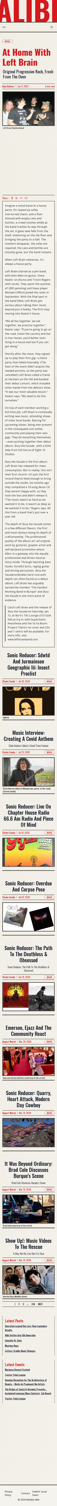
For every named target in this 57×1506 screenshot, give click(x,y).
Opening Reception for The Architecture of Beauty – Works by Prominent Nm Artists (26, 1382)
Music (7, 41)
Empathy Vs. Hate (13, 1340)
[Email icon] (26, 198)
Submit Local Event (39, 1493)
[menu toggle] (3, 27)
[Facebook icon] (12, 198)
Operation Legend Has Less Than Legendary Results (26, 1328)
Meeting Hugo (12, 1345)
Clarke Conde (8, 681)
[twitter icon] (16, 198)
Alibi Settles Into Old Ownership (20, 1335)
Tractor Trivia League (15, 1375)
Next (40, 1304)
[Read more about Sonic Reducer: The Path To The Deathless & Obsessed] (28, 998)
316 (33, 1304)
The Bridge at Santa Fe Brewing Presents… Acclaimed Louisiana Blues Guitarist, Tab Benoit (28, 1391)
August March (9, 1041)
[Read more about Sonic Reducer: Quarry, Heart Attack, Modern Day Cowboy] (28, 1134)
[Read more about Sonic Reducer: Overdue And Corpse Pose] (28, 918)
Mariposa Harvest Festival (17, 1369)
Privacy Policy (8, 1493)
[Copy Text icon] (21, 198)
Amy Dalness (8, 86)
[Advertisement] (28, 162)
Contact (25, 1493)
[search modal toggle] (52, 27)
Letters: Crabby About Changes (20, 1351)
